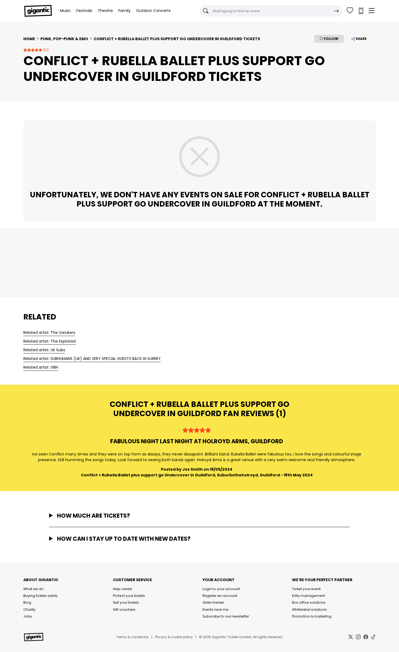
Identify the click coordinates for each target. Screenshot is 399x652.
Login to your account (221, 589)
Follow (330, 38)
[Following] (350, 11)
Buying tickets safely (40, 595)
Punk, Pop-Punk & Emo (64, 39)
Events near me (215, 609)
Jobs (27, 616)
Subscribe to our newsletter (225, 616)
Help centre (122, 589)
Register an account (219, 595)
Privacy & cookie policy (174, 637)
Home (29, 39)
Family (124, 10)
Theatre (105, 10)
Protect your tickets (129, 595)
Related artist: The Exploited (49, 341)
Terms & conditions (132, 637)
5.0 (45, 50)
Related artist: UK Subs (44, 350)
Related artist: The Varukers (49, 332)
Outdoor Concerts (153, 10)
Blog (27, 602)
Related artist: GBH (40, 367)
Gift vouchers (124, 609)
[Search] (336, 11)
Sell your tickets (126, 602)
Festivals (84, 10)
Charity (29, 609)
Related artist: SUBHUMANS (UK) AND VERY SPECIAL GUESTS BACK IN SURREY (92, 358)
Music (65, 10)
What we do (33, 589)
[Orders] (361, 11)
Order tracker (213, 602)
